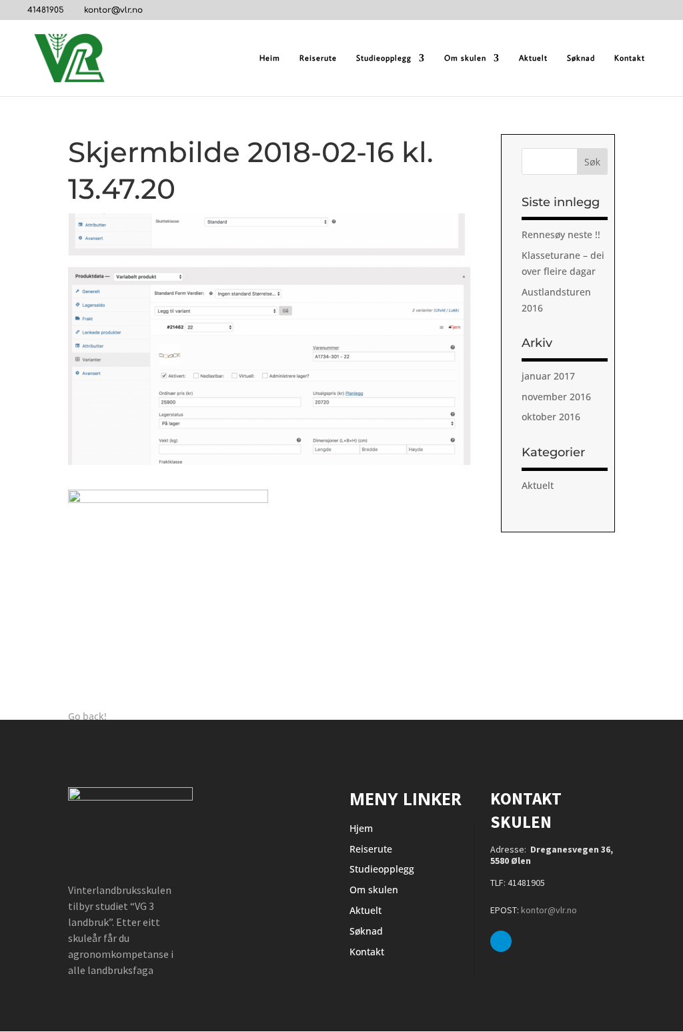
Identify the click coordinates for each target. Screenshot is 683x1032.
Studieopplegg (384, 58)
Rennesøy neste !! (561, 234)
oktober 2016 (551, 416)
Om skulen (465, 58)
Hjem (361, 828)
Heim (269, 58)
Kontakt (629, 58)
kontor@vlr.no (549, 910)
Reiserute (318, 58)
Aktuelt (533, 58)
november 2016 (556, 396)
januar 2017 (548, 376)
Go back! (87, 716)
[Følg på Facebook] (501, 941)
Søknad (581, 58)
